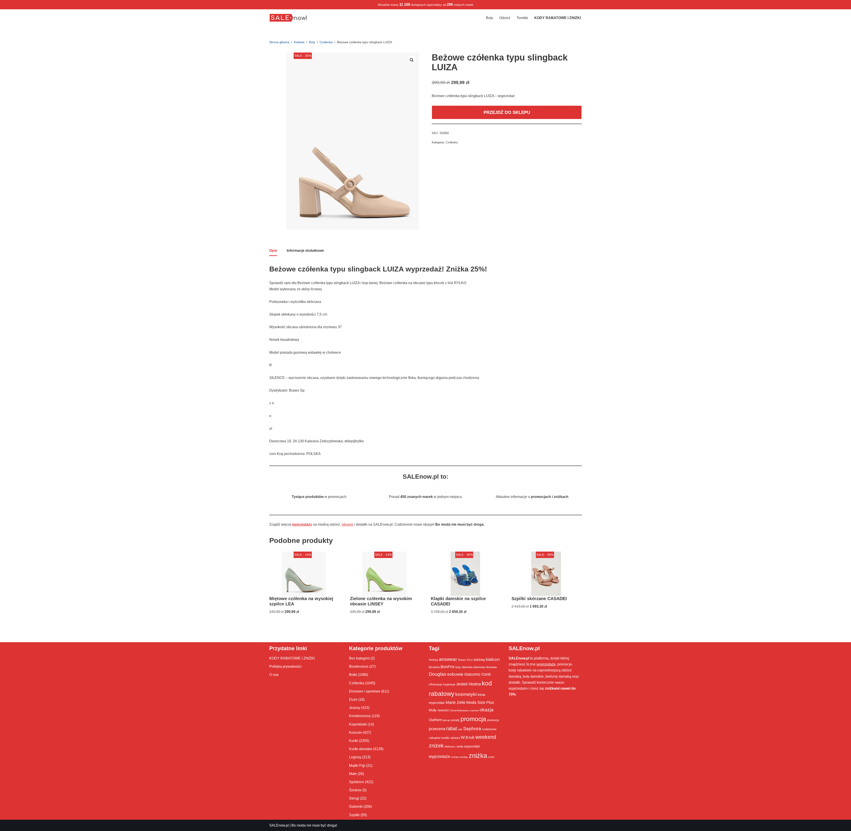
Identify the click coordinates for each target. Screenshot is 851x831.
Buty (489, 18)
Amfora (433, 659)
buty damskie (464, 667)
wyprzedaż (472, 746)
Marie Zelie (455, 702)
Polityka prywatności (285, 666)
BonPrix (448, 667)
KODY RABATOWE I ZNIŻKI (292, 658)
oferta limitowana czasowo (464, 710)
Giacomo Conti (477, 674)
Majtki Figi (357, 765)
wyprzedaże (439, 756)
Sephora (472, 728)
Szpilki (354, 815)
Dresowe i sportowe (364, 691)
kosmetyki (466, 694)
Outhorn (435, 720)
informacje (435, 684)
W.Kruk (467, 737)
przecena (437, 729)
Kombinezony (360, 716)
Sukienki (356, 806)
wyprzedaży (302, 524)
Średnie (355, 790)
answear (448, 659)
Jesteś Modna (468, 684)
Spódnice (356, 782)
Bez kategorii (359, 658)
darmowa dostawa (485, 667)
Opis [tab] (273, 250)
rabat (451, 728)
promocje (493, 720)
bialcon (493, 659)
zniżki (491, 757)
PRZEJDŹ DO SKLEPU (507, 112)
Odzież (504, 18)
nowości (443, 710)
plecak (446, 720)
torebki (445, 737)
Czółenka (326, 42)
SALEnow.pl (279, 825)
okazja (487, 709)
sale (460, 729)
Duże (353, 699)
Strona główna (279, 42)
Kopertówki (358, 724)
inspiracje (449, 684)
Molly (433, 710)
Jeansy (354, 708)
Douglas (437, 674)
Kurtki (353, 741)
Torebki (522, 18)
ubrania (455, 737)
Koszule (355, 732)
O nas (274, 675)
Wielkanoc (450, 746)
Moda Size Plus (480, 702)
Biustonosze (359, 666)
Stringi (354, 798)
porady (455, 720)
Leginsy (355, 757)
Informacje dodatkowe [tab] (305, 250)
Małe (353, 774)
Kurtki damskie (360, 749)
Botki (353, 675)
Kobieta (299, 42)
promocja (473, 718)
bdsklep (479, 659)
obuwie (347, 524)
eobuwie (455, 674)
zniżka (478, 755)
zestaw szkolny (459, 757)
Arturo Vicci (465, 659)
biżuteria (434, 667)
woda (460, 746)
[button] (412, 60)
